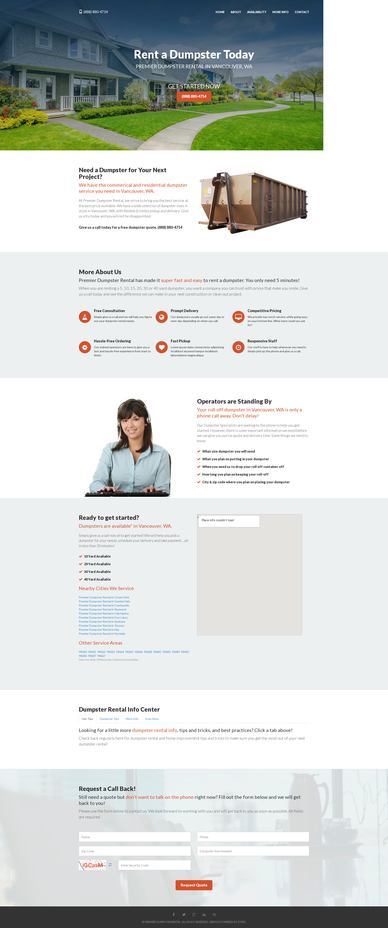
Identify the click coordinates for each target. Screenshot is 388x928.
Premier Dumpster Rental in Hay (99, 629)
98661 (92, 651)
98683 (166, 651)
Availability (256, 12)
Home (220, 12)
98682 (157, 651)
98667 (101, 655)
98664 (120, 651)
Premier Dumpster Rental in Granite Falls (104, 601)
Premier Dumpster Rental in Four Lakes (103, 617)
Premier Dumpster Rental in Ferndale (102, 633)
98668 (148, 651)
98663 (111, 651)
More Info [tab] (132, 718)
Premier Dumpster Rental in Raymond (102, 609)
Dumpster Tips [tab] (109, 718)
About (236, 12)
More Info (280, 12)
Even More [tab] (152, 718)
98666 (139, 651)
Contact (302, 12)
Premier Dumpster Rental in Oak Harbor (104, 613)
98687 (92, 655)
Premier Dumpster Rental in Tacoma (101, 625)
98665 (129, 651)
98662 (101, 651)
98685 (185, 651)
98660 (83, 651)
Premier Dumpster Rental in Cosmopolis (104, 605)
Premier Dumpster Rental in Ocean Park (104, 597)
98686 (83, 655)
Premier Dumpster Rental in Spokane (102, 621)
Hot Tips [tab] (87, 718)
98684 (176, 651)
